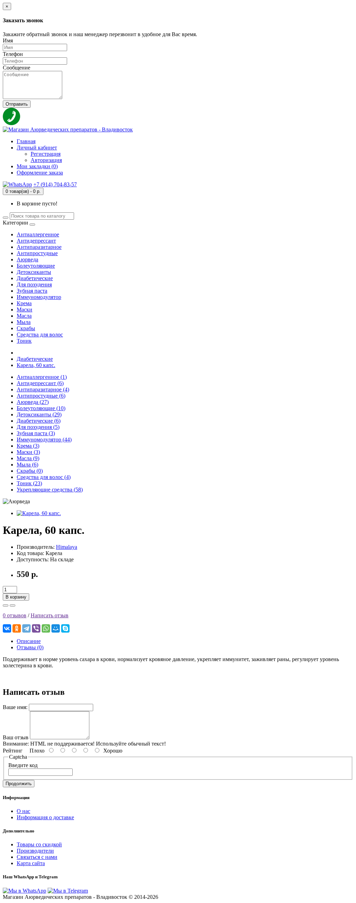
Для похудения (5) (38, 427)
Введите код (23, 765)
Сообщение (16, 68)
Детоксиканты (34, 272)
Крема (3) (28, 446)
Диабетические (35, 278)
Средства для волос (40, 334)
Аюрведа (27, 259)
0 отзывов (14, 615)
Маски (24, 309)
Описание (29, 641)
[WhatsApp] (46, 628)
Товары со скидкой (39, 844)
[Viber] (36, 628)
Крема (24, 303)
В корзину (16, 597)
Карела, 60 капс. (36, 365)
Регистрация (45, 154)
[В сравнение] (12, 605)
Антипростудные (37, 253)
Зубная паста (32, 291)
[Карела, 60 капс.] (39, 513)
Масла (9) (28, 458)
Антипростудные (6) (41, 396)
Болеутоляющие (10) (41, 408)
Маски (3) (28, 452)
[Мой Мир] (55, 628)
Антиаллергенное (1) (42, 377)
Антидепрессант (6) (40, 383)
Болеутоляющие (36, 266)
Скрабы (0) (30, 471)
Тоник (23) (29, 483)
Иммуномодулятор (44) (44, 439)
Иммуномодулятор (39, 297)
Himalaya (66, 547)
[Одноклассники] (17, 628)
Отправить (17, 104)
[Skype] (65, 628)
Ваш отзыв (16, 737)
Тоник (24, 341)
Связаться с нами (37, 857)
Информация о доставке (45, 817)
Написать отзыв (49, 615)
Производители (35, 851)
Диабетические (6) (38, 421)
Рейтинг (13, 751)
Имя (8, 40)
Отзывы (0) (30, 647)
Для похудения (34, 284)
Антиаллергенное (38, 234)
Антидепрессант (36, 241)
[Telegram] (26, 628)
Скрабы (26, 328)
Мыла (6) (27, 464)
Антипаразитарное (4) (43, 389)
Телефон (13, 54)
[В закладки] (5, 605)
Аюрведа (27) (33, 402)
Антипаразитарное (39, 247)
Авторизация (46, 160)
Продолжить (19, 783)
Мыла (24, 322)
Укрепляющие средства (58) (50, 490)
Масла (24, 316)
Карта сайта (31, 863)
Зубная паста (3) (36, 433)
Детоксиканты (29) (39, 414)
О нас (23, 811)
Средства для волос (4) (44, 477)
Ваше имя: (15, 707)
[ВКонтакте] (7, 628)
